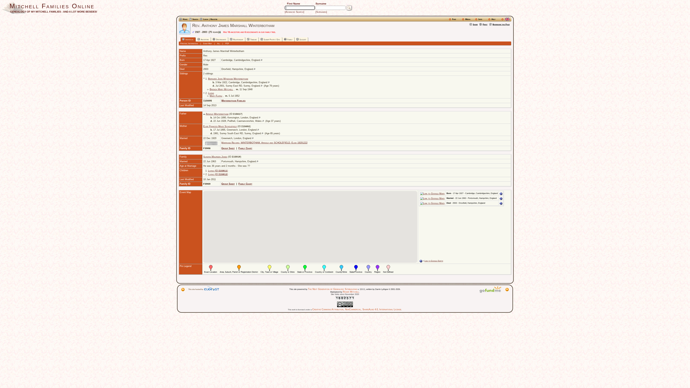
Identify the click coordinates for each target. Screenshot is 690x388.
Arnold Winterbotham (217, 114)
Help (493, 19)
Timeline (253, 39)
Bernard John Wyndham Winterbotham (228, 78)
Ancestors (205, 39)
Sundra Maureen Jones (215, 156)
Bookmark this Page (501, 24)
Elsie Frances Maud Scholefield (220, 126)
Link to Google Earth (433, 261)
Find (454, 19)
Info (480, 19)
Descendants (221, 39)
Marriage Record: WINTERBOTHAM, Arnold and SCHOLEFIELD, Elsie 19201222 (264, 142)
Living (211, 93)
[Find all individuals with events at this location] (261, 60)
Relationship (238, 39)
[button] (320, 206)
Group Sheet (228, 148)
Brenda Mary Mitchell (221, 89)
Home (185, 19)
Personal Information (189, 43)
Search (195, 19)
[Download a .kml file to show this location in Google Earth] (501, 194)
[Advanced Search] (294, 12)
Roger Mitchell (351, 291)
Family (289, 39)
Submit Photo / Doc (272, 39)
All (218, 43)
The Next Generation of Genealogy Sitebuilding (332, 289)
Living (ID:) (218, 170)
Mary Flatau (216, 95)
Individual (189, 39)
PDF (227, 43)
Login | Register (210, 19)
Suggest (303, 39)
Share (475, 24)
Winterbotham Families (233, 100)
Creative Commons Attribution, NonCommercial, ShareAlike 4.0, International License (356, 309)
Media (467, 19)
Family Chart (245, 148)
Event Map (207, 43)
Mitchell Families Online (52, 6)
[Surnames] (321, 12)
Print (485, 24)
